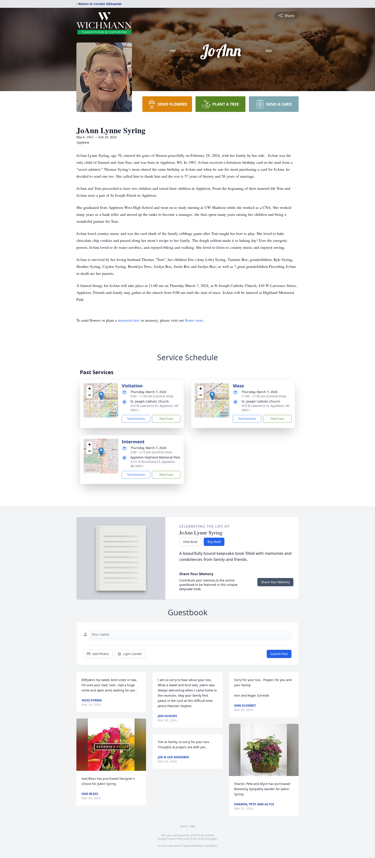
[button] (101, 395)
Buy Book (214, 542)
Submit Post (279, 654)
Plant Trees (166, 419)
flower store (194, 320)
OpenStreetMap (192, 846)
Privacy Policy (175, 839)
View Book (190, 542)
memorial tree (129, 320)
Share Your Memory (275, 582)
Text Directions (136, 419)
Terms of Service (199, 839)
